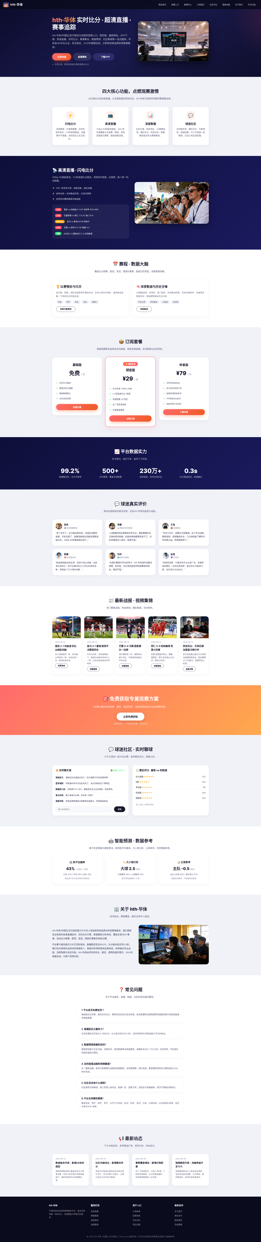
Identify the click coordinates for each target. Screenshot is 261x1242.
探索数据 (144, 309)
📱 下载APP (104, 57)
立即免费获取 (130, 716)
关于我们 (239, 4)
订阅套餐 (136, 1211)
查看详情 (189, 669)
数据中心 (188, 4)
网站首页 (162, 4)
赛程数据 (94, 1215)
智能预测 (94, 1220)
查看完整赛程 (66, 309)
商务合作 (178, 1215)
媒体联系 (178, 1220)
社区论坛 (213, 4)
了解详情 (184, 412)
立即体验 (61, 57)
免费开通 (77, 407)
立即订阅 (130, 418)
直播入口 (175, 4)
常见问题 (252, 4)
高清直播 (94, 1211)
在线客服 (178, 1224)
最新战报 (226, 4)
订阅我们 (200, 4)
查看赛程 (82, 57)
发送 (119, 809)
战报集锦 (94, 1224)
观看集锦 (61, 666)
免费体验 (136, 1215)
